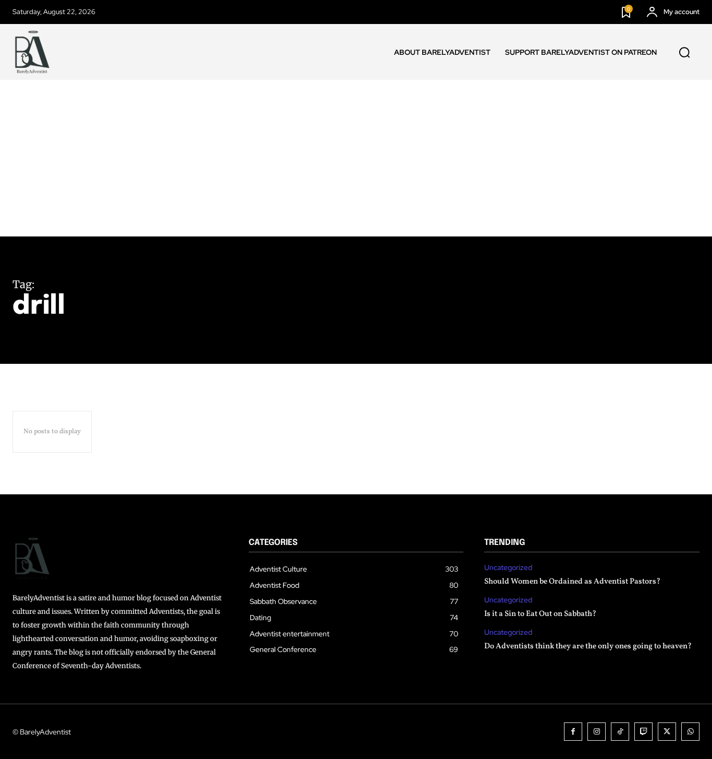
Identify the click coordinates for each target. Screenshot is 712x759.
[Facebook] (573, 731)
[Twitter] (667, 731)
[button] (684, 52)
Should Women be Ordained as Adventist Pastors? (572, 581)
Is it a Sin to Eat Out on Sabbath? (540, 614)
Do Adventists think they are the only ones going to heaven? (588, 646)
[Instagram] (596, 731)
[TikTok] (620, 731)
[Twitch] (643, 731)
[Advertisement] (356, 158)
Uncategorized (508, 567)
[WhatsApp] (690, 731)
